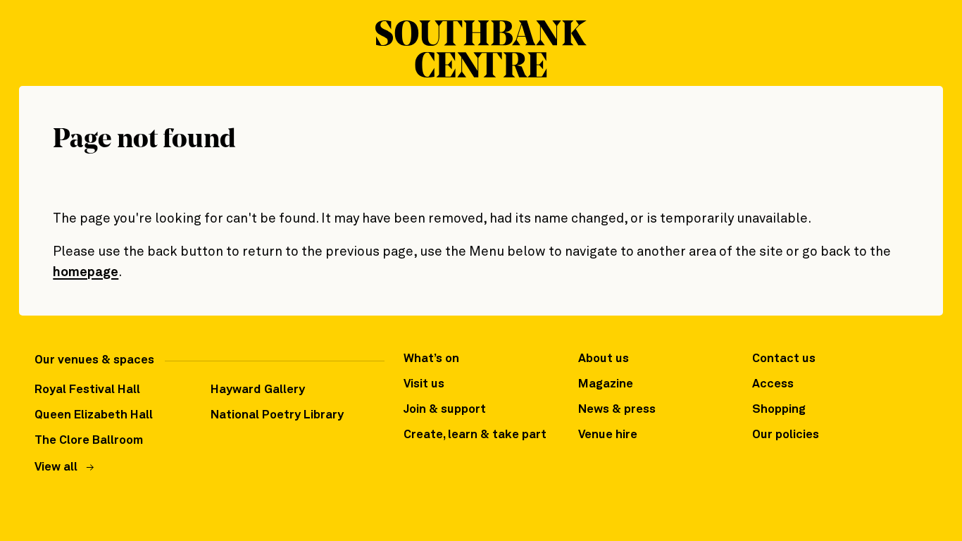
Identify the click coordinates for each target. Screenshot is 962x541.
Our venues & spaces (94, 360)
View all (56, 467)
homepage (85, 272)
